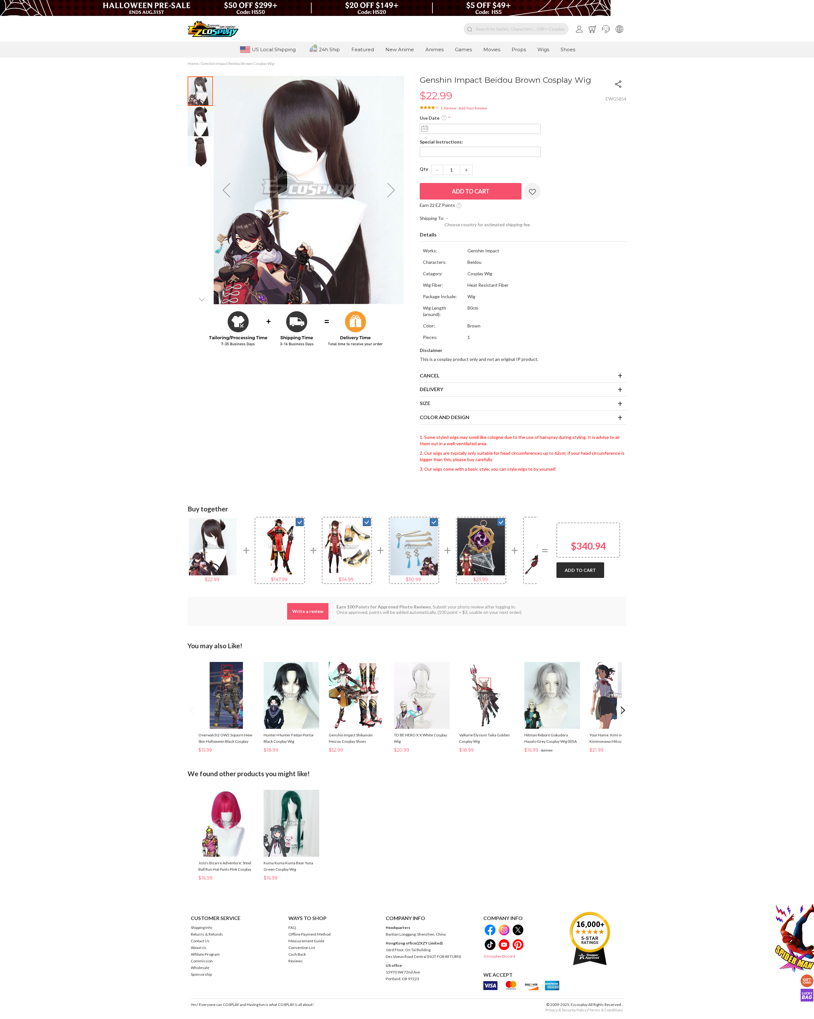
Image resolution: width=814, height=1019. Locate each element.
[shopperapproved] (590, 938)
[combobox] (516, 29)
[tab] (523, 235)
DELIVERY (431, 389)
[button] (605, 29)
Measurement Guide (306, 940)
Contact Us (200, 940)
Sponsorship (201, 974)
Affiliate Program (205, 954)
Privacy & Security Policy (566, 1010)
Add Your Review (473, 108)
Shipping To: (432, 218)
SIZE (425, 403)
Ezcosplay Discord (499, 956)
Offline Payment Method (309, 934)
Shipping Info (201, 927)
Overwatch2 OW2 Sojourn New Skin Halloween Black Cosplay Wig (225, 741)
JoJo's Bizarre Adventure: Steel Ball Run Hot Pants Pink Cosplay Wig (224, 869)
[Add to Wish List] (532, 191)
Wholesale (200, 967)
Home (193, 63)
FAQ (292, 927)
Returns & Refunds (207, 934)
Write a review (307, 611)
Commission (202, 961)
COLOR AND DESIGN (444, 417)
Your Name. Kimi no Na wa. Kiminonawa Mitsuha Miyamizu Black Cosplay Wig (616, 741)
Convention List (301, 947)
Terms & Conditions (606, 1010)
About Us (198, 947)
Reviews (295, 961)
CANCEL (430, 375)
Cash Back (297, 954)
